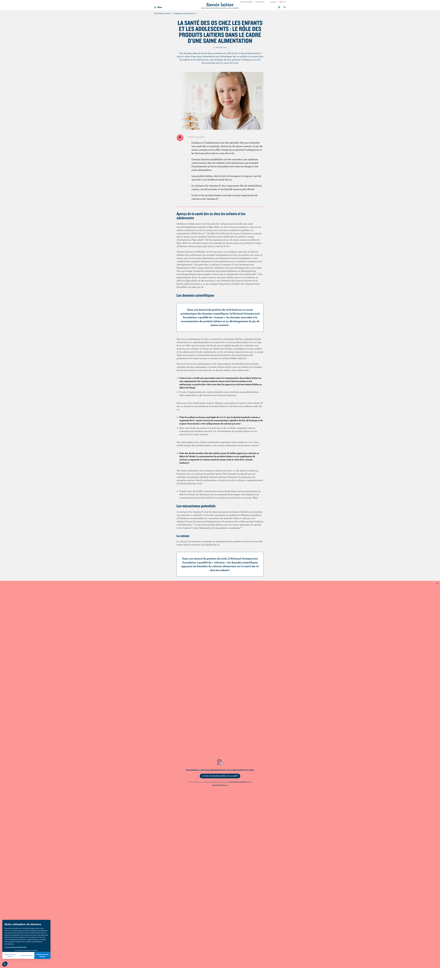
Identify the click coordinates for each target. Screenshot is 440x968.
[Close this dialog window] (437, 584)
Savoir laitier (220, 4)
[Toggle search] (285, 7)
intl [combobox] (283, 2)
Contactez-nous (259, 2)
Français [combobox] (272, 2)
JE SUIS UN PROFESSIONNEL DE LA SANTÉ (220, 776)
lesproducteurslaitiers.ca (240, 782)
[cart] (279, 7)
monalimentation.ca (220, 785)
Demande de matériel (246, 2)
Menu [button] (160, 7)
